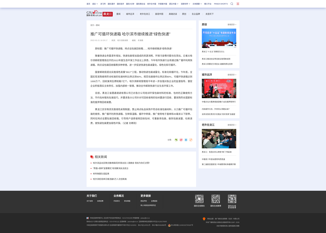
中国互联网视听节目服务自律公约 (98, 225)
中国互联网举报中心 (97, 218)
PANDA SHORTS (221, 4)
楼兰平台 (207, 4)
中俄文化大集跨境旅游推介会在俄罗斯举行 (219, 102)
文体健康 (196, 4)
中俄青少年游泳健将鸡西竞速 (213, 159)
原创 (184, 14)
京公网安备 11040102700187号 (182, 225)
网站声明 (144, 201)
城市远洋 (130, 14)
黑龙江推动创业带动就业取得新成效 (216, 59)
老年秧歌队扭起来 (101, 174)
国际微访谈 (140, 4)
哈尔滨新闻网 (122, 40)
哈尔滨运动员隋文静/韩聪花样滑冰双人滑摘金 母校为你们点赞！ (122, 163)
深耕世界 (184, 4)
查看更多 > (232, 24)
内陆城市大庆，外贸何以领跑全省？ (216, 109)
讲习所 (103, 4)
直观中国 (159, 14)
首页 (88, 4)
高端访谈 (173, 14)
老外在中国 (151, 4)
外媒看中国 (162, 4)
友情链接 (154, 201)
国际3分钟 (130, 4)
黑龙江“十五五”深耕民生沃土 (213, 52)
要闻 (118, 14)
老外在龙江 (145, 14)
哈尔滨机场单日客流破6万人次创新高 (110, 179)
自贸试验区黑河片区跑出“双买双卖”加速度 (218, 114)
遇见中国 (172, 4)
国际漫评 (111, 4)
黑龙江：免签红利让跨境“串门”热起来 (217, 152)
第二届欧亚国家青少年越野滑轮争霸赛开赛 (219, 164)
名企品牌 (196, 14)
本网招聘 (100, 201)
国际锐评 (120, 4)
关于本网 (90, 201)
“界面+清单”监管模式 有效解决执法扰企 (110, 168)
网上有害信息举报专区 (148, 205)
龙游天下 (210, 14)
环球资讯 (117, 201)
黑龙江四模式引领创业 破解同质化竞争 (217, 64)
